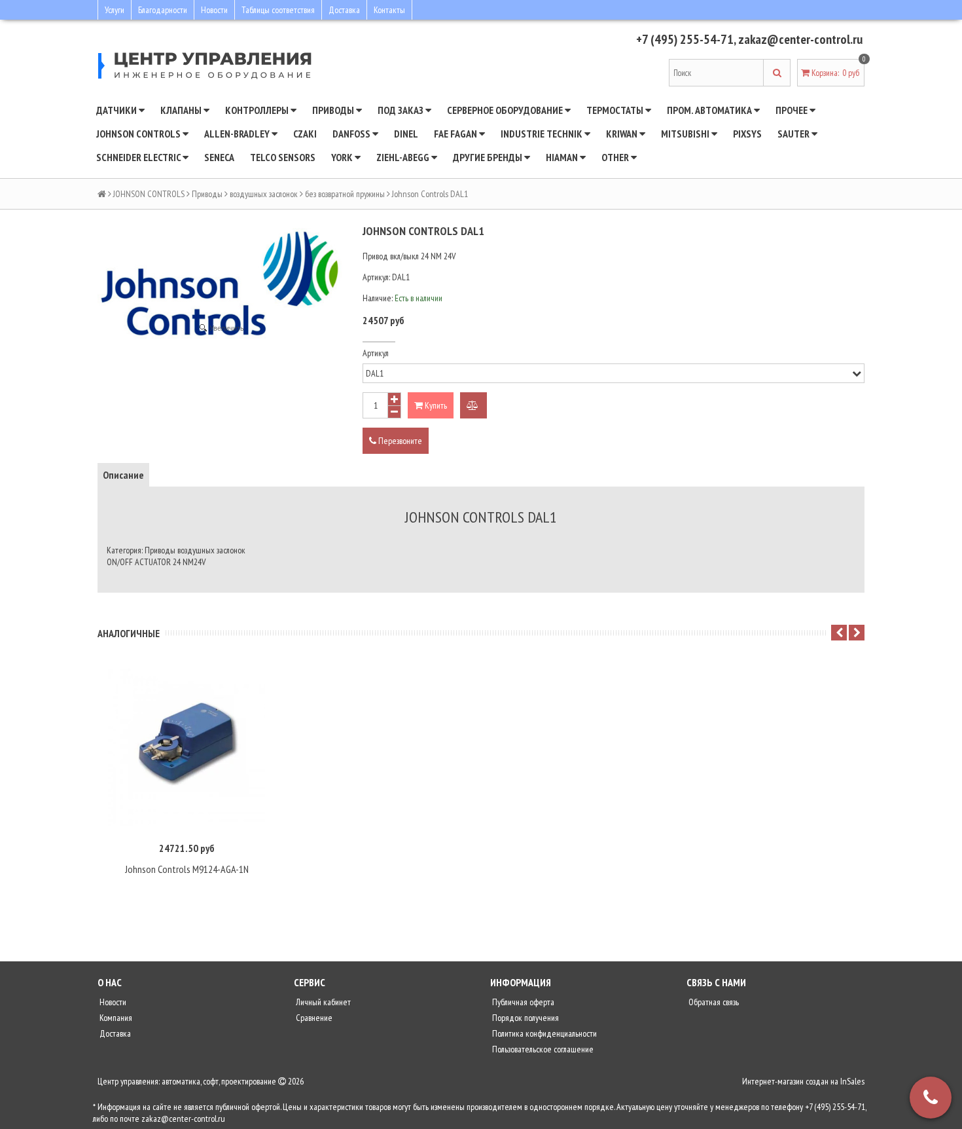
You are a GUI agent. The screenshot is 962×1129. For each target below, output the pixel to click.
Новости (214, 10)
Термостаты (615, 110)
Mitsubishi (686, 133)
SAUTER (794, 133)
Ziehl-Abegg (403, 157)
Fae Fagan (456, 133)
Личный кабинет (322, 1002)
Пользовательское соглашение (542, 1049)
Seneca (219, 157)
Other (616, 157)
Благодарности (162, 10)
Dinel (406, 133)
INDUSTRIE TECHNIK (542, 133)
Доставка (344, 10)
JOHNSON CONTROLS (139, 133)
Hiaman (563, 157)
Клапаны (182, 110)
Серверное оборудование (506, 110)
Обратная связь (712, 1002)
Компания (115, 1018)
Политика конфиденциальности (543, 1033)
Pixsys (747, 133)
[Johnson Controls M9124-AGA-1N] (187, 747)
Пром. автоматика (710, 110)
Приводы (334, 110)
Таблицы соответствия (278, 10)
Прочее (792, 110)
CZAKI (305, 133)
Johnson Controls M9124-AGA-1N (187, 869)
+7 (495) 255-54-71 (685, 39)
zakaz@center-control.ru (800, 39)
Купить (435, 405)
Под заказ (401, 110)
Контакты (389, 10)
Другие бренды (488, 157)
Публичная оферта (522, 1002)
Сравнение (313, 1018)
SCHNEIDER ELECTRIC (139, 157)
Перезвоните (399, 441)
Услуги (114, 10)
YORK (343, 157)
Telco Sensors (282, 157)
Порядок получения (524, 1018)
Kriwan (622, 133)
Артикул (376, 353)
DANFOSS (352, 133)
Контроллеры (258, 110)
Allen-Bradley (238, 133)
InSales (852, 1081)
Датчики (117, 110)
